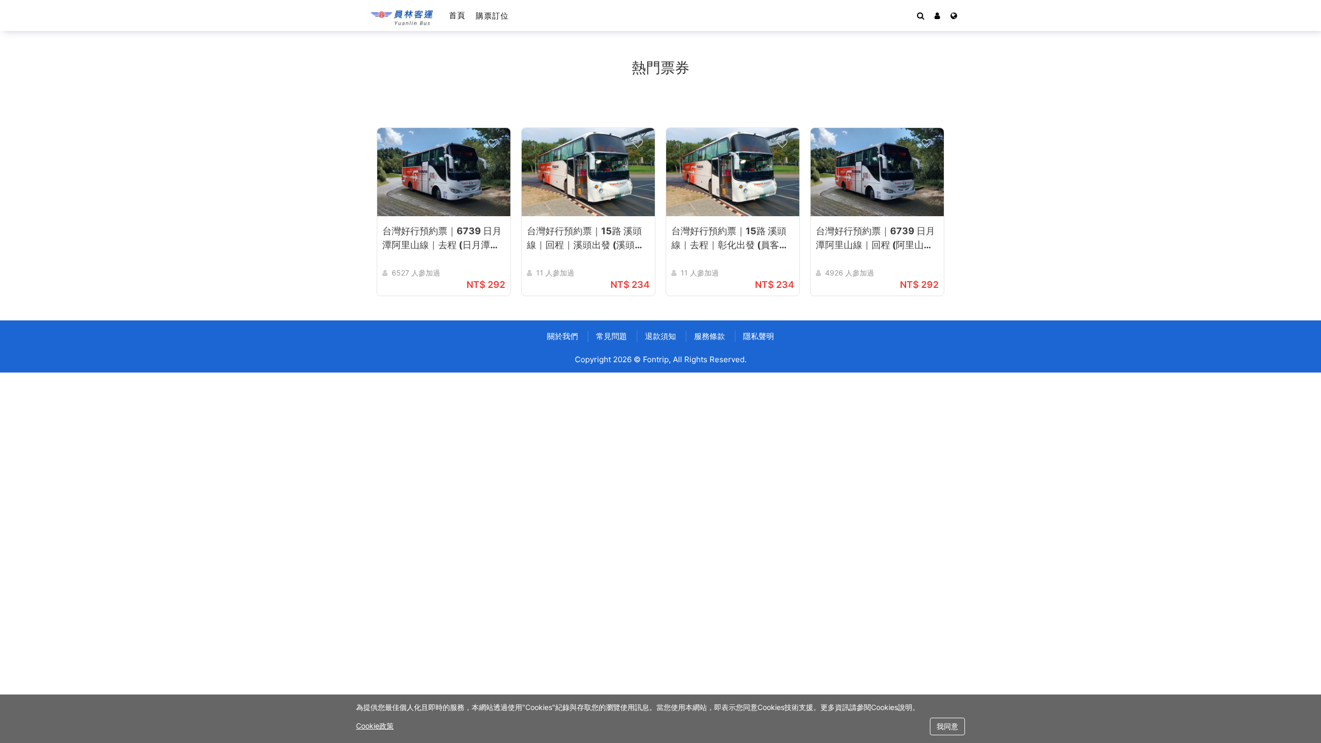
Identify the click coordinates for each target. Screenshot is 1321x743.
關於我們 (562, 336)
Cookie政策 (375, 725)
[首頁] (402, 15)
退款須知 (660, 336)
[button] (937, 15)
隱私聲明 (758, 336)
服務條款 (709, 336)
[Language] (953, 15)
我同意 (947, 726)
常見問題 (611, 336)
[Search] (920, 15)
